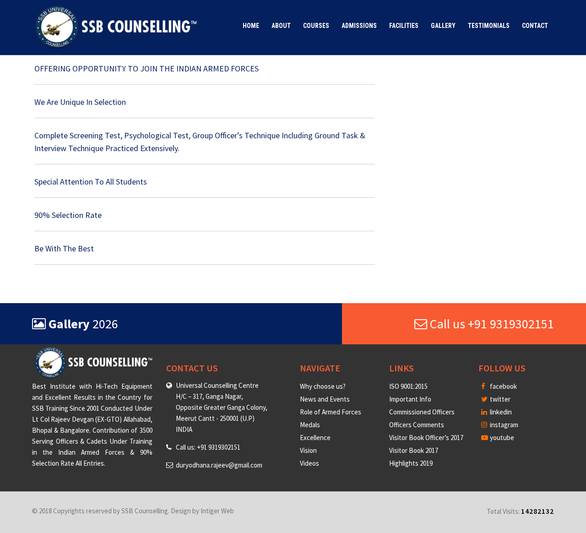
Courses (316, 25)
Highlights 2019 (411, 463)
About (281, 25)
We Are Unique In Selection (80, 102)
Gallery (443, 25)
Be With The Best (64, 248)
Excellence (315, 437)
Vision (308, 450)
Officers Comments (416, 424)
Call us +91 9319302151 (490, 323)
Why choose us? (323, 386)
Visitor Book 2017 (413, 450)
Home (251, 25)
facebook (502, 386)
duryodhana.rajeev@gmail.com (219, 465)
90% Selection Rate (68, 215)
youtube (501, 437)
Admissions (359, 25)
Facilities (403, 25)
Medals (310, 424)
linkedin (500, 412)
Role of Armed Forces (330, 412)
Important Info (410, 399)
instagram (503, 424)
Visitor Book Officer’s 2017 (426, 437)
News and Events (325, 399)
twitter (499, 399)
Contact (535, 25)
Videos (309, 463)
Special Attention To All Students (90, 181)
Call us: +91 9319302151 (208, 447)
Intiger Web (217, 510)
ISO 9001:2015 (408, 386)
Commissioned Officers (422, 412)
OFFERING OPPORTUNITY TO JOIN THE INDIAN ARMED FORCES (146, 68)
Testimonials (489, 25)
